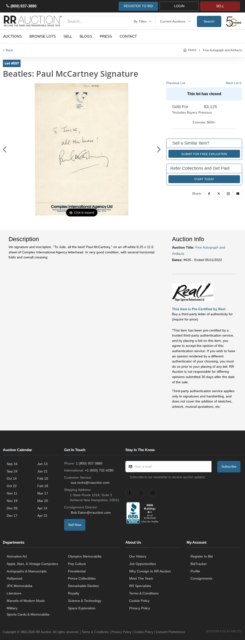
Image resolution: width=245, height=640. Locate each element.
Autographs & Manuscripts (27, 571)
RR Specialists (140, 586)
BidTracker (198, 564)
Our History (137, 556)
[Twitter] (218, 193)
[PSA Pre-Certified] (193, 292)
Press (106, 36)
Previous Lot (175, 83)
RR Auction (43, 632)
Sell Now (74, 525)
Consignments (201, 578)
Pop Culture (77, 564)
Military (12, 608)
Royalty (73, 593)
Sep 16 (12, 464)
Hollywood (14, 578)
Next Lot (232, 83)
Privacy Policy (139, 608)
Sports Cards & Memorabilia (28, 614)
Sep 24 (12, 471)
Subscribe (228, 466)
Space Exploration (81, 608)
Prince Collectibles (82, 578)
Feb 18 (42, 486)
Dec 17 (12, 516)
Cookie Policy (139, 601)
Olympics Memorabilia (84, 556)
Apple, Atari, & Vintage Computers (32, 564)
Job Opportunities (142, 564)
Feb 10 (42, 478)
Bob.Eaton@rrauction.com (91, 512)
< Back (8, 50)
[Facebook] (209, 193)
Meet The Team (141, 578)
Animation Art (17, 556)
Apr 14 (42, 508)
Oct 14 (12, 478)
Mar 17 (42, 493)
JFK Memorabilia (19, 586)
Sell (67, 36)
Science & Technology (84, 601)
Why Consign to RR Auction (150, 571)
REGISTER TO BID (138, 6)
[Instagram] (228, 193)
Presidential (77, 571)
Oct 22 (12, 486)
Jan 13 (42, 464)
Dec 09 (12, 508)
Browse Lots (42, 36)
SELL (220, 6)
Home (192, 50)
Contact (128, 36)
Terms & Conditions (144, 593)
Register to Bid (201, 556)
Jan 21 (42, 471)
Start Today (204, 179)
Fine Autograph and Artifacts (222, 50)
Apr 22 (42, 516)
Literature (14, 593)
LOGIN (179, 6)
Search (209, 21)
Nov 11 (12, 493)
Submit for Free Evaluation (204, 154)
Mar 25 (42, 501)
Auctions (12, 36)
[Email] (238, 193)
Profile (195, 571)
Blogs (86, 36)
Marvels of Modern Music (26, 601)
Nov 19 (12, 501)
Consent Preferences (170, 632)
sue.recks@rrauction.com (90, 482)
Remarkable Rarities (83, 586)
